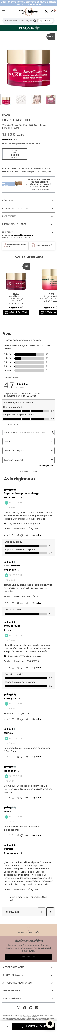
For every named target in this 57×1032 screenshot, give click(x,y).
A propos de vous (13, 967)
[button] (50, 1023)
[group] (28, 59)
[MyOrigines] (28, 11)
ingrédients (9, 216)
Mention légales (12, 998)
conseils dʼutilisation (15, 208)
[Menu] (4, 12)
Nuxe (6, 115)
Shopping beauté (12, 975)
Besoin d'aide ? (11, 990)
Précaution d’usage (14, 224)
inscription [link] (28, 956)
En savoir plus (33, 143)
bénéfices (8, 200)
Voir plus (46, 171)
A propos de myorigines (17, 983)
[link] (46, 12)
